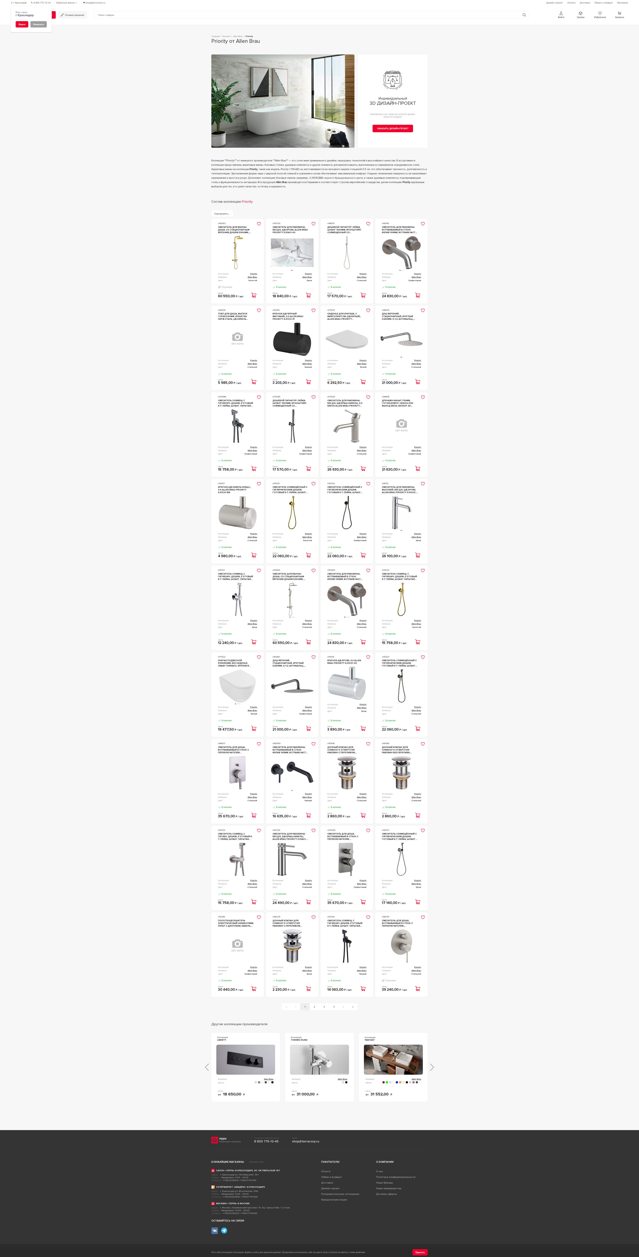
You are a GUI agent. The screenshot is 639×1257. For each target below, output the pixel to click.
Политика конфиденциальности (396, 1177)
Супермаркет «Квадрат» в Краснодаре (240, 1187)
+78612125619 (231, 1180)
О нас (379, 1171)
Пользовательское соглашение (340, 1194)
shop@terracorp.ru (305, 1141)
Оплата (325, 1171)
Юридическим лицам (334, 1199)
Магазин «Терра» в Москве (233, 1203)
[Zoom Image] (283, 101)
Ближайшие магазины (227, 1162)
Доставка (327, 1182)
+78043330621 (231, 1213)
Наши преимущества (388, 1188)
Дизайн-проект (330, 1188)
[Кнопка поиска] (524, 15)
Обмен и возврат (331, 1177)
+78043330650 (231, 1196)
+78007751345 (247, 1180)
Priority (253, 274)
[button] (561, 14)
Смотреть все (256, 1162)
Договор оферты (386, 1194)
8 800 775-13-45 (266, 1141)
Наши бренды (384, 1182)
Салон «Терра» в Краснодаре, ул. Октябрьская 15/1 (248, 1170)
